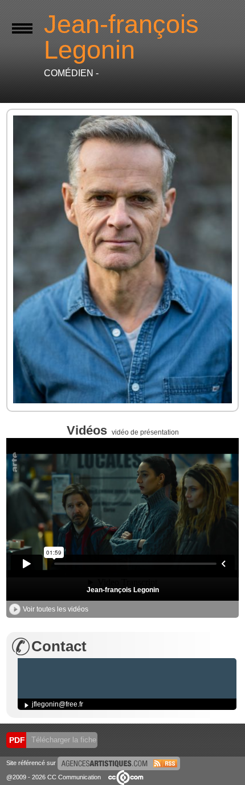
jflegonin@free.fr (57, 704)
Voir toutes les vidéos (55, 609)
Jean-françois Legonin (123, 590)
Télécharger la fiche (62, 740)
